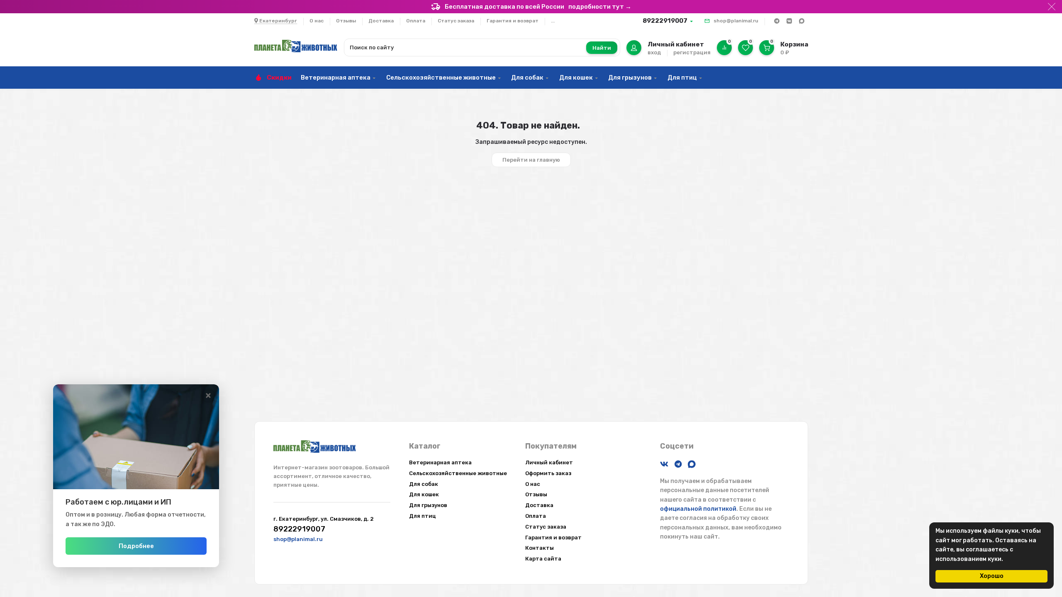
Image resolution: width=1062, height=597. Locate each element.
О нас (316, 21)
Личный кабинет (549, 462)
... (553, 21)
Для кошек (576, 77)
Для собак (527, 77)
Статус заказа (456, 21)
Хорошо (992, 576)
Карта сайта (543, 559)
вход (654, 52)
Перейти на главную (531, 160)
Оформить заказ (548, 473)
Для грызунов (630, 77)
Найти (601, 48)
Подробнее (136, 546)
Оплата (415, 21)
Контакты (539, 548)
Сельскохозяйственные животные (441, 77)
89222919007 (665, 20)
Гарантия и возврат (512, 21)
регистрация (692, 52)
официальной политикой (698, 508)
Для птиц (682, 77)
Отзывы (346, 21)
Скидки (279, 77)
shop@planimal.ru (736, 21)
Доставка (381, 21)
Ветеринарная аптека (335, 77)
